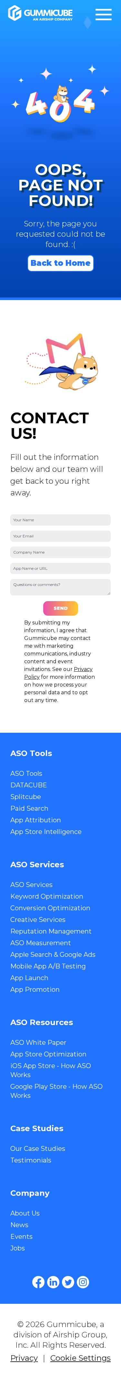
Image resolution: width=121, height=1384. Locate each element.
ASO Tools (26, 773)
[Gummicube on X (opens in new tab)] (68, 1282)
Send (61, 608)
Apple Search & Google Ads (53, 954)
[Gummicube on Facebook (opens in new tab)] (38, 1282)
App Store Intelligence (46, 832)
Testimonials (30, 1160)
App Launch (29, 978)
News (19, 1225)
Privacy (24, 1358)
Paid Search (29, 808)
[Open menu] (103, 14)
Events (21, 1236)
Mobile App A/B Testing (48, 966)
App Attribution (35, 820)
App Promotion (35, 989)
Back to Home (61, 263)
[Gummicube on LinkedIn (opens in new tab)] (53, 1282)
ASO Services (31, 885)
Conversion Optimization (50, 908)
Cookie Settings (80, 1358)
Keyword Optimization (46, 896)
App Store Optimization (48, 1054)
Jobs (17, 1248)
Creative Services (38, 920)
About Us (25, 1213)
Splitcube (25, 797)
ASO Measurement (40, 943)
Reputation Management (51, 931)
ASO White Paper (38, 1042)
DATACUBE (28, 785)
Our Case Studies (37, 1148)
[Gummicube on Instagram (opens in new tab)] (83, 1282)
